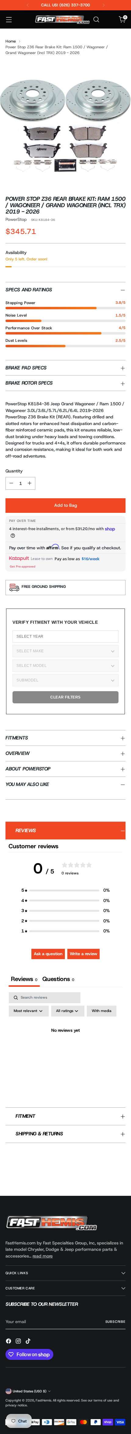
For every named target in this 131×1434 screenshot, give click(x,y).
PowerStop (16, 219)
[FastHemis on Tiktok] (28, 1342)
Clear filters (65, 697)
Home (10, 41)
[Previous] (27, 5)
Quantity (14, 471)
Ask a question (48, 953)
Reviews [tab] (24, 979)
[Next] (103, 5)
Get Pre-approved (22, 566)
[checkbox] (101, 1011)
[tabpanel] (65, 1044)
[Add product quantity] (29, 483)
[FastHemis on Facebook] (9, 1342)
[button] (65, 890)
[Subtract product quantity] (11, 483)
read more (43, 1256)
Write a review (83, 953)
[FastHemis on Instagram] (19, 1342)
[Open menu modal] (8, 19)
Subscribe (115, 1321)
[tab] (58, 980)
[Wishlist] (109, 19)
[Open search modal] (96, 19)
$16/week (90, 558)
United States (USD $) (29, 1391)
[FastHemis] (62, 20)
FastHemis (43, 1400)
